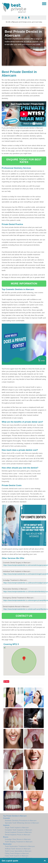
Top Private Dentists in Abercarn (15, 816)
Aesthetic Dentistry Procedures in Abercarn (20, 820)
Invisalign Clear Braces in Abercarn (18, 839)
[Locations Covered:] (2, 3)
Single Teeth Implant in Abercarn (17, 827)
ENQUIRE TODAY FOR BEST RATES (23, 161)
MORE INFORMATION (24, 283)
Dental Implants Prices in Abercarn (17, 835)
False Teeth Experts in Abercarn (16, 856)
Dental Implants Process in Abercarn (18, 832)
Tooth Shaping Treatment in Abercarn (18, 842)
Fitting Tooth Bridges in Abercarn (17, 853)
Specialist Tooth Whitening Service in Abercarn (22, 823)
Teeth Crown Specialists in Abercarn (18, 851)
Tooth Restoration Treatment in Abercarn (20, 846)
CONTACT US (24, 615)
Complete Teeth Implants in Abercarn (18, 830)
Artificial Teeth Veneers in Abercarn (18, 849)
